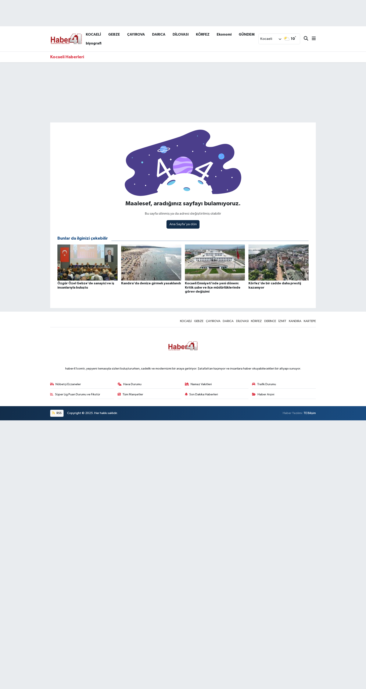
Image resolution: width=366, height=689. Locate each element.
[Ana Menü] (312, 38)
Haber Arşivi (266, 394)
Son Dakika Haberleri (203, 394)
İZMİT (282, 321)
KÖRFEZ (202, 34)
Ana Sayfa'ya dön (183, 224)
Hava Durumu (132, 384)
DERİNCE (270, 321)
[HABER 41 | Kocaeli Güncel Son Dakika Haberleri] (66, 38)
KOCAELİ (93, 34)
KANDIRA (295, 321)
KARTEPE (310, 321)
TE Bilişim (310, 413)
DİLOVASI (181, 34)
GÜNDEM (247, 34)
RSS (59, 413)
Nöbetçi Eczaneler (68, 384)
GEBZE (114, 34)
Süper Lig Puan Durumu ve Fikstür (77, 394)
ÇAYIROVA (136, 34)
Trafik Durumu (266, 384)
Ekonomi (224, 34)
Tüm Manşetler (132, 394)
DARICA (158, 34)
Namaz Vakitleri (201, 384)
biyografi (93, 43)
